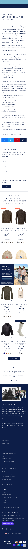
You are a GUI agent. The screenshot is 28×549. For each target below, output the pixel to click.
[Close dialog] (27, 264)
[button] (7, 543)
